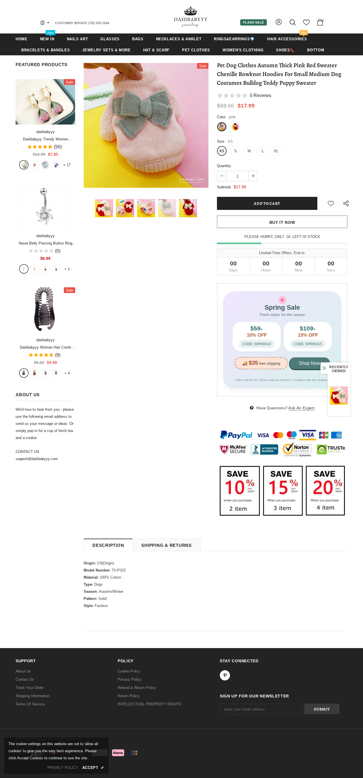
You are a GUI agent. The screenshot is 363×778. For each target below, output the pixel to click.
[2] (34, 269)
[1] (24, 269)
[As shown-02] (56, 373)
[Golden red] (34, 165)
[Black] (24, 373)
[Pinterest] (225, 675)
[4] (56, 269)
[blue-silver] (56, 165)
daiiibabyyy (45, 132)
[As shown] (45, 373)
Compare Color (191, 179)
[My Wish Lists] (306, 24)
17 (67, 165)
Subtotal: (224, 187)
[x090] (24, 165)
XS (221, 151)
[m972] (45, 165)
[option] (146, 125)
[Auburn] (34, 373)
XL (276, 151)
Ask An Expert (301, 408)
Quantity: (224, 166)
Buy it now (282, 222)
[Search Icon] (293, 22)
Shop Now (309, 363)
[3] (45, 269)
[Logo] (191, 16)
